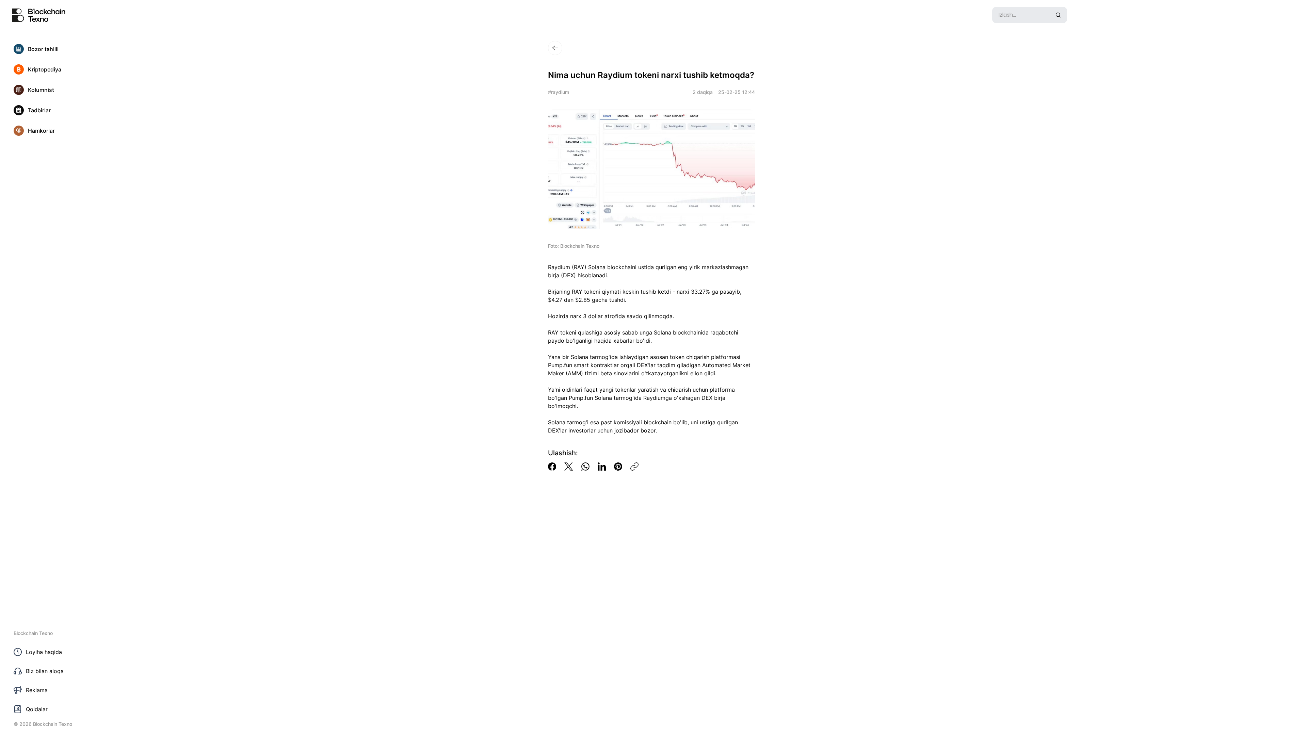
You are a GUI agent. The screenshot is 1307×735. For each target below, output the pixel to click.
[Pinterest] (618, 466)
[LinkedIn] (602, 466)
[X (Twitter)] (568, 466)
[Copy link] (634, 466)
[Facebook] (552, 466)
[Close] (555, 48)
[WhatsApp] (585, 466)
